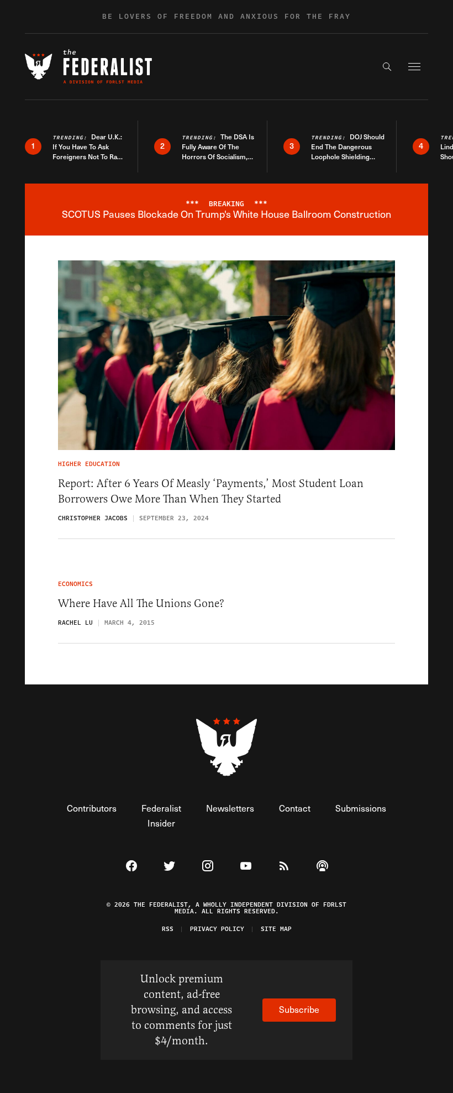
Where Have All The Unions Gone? (141, 603)
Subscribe (299, 1009)
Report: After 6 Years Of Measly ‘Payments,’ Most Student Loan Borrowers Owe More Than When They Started (211, 491)
